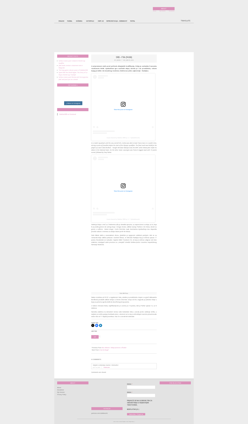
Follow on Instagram (73, 103)
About (59, 387)
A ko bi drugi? (104, 350)
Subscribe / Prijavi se (136, 414)
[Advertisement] (124, 37)
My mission (61, 392)
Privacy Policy (61, 394)
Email (129, 384)
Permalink (107, 367)
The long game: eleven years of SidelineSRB (73, 70)
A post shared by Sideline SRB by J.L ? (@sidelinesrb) (123, 137)
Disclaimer (60, 390)
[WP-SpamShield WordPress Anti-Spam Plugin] (166, 389)
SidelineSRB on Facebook (73, 110)
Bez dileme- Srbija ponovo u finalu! (114, 348)
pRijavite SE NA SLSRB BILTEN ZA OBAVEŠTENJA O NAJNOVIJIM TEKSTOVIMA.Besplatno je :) (139, 404)
